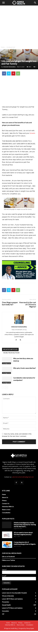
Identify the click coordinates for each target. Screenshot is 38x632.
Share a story (6, 509)
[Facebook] (4, 73)
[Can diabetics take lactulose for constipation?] (7, 380)
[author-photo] (19, 324)
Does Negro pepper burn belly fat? (10, 303)
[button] (3, 2)
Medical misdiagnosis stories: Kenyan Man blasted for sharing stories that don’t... (25, 524)
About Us (5, 497)
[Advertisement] (19, 25)
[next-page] (6, 387)
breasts (32, 133)
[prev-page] (3, 387)
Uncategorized (10, 47)
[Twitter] (9, 73)
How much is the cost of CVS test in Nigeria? (27, 304)
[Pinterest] (13, 73)
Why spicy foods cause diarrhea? (24, 368)
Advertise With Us (8, 506)
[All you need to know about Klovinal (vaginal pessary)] (7, 534)
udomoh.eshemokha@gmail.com (23, 477)
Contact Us (5, 503)
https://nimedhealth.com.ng (19, 329)
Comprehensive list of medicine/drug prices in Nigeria (24, 543)
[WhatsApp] (18, 73)
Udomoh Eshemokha (9, 67)
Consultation (6, 512)
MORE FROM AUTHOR (11, 353)
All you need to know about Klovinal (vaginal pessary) (23, 533)
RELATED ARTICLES (10, 349)
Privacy (4, 500)
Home (3, 47)
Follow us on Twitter (8, 560)
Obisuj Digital (30, 628)
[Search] (35, 2)
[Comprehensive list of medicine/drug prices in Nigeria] (7, 544)
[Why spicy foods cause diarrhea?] (7, 370)
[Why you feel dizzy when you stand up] (7, 360)
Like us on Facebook (8, 556)
